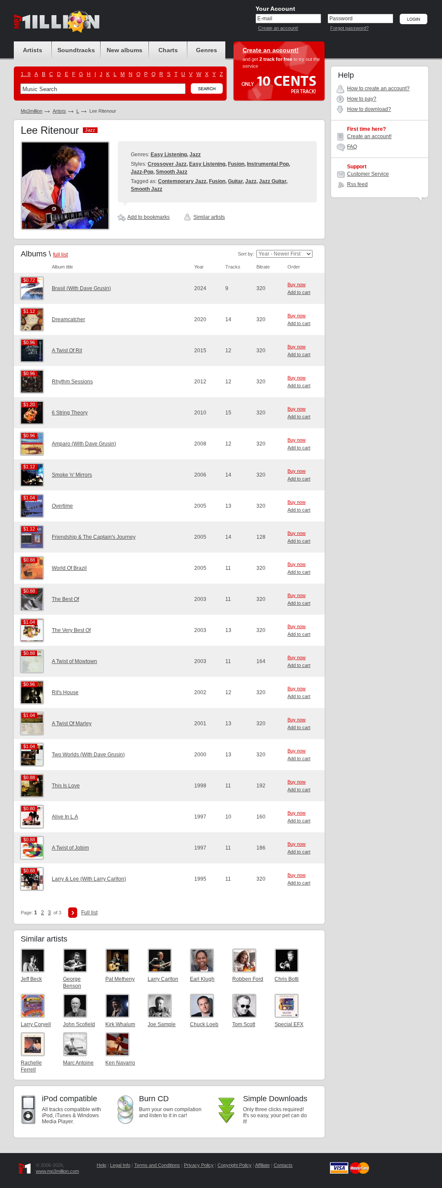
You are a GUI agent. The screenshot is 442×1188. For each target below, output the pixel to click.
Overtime (62, 506)
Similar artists (209, 217)
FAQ (352, 147)
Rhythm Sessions (72, 382)
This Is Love (66, 786)
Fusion (236, 164)
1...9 (26, 74)
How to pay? (361, 99)
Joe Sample (162, 1024)
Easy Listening (169, 155)
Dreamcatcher (68, 319)
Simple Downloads (275, 1098)
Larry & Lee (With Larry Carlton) (89, 879)
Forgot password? (349, 28)
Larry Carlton (163, 979)
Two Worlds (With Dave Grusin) (88, 755)
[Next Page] (72, 912)
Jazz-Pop (142, 172)
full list (60, 255)
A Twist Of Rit (67, 351)
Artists (59, 111)
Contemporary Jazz (182, 181)
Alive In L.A (65, 817)
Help (101, 1165)
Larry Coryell (36, 1024)
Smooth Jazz (171, 172)
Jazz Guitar (272, 181)
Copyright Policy (235, 1165)
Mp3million (31, 111)
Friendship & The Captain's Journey (94, 537)
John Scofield (79, 1024)
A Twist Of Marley (72, 723)
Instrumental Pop (268, 164)
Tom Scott (243, 1024)
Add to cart (298, 292)
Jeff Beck (31, 979)
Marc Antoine (78, 1063)
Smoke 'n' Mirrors (72, 475)
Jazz (195, 155)
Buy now (296, 284)
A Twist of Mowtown (74, 661)
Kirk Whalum (120, 1024)
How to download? (369, 109)
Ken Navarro (120, 1063)
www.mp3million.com (57, 1171)
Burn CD (154, 1098)
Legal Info (120, 1165)
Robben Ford (247, 979)
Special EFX (289, 1024)
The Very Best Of (71, 630)
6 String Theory (70, 413)
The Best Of (65, 599)
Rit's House (65, 692)
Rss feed (357, 184)
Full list (89, 913)
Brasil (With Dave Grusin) (81, 288)
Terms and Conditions (157, 1165)
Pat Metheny (120, 979)
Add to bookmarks (148, 217)
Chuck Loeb (204, 1024)
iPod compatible (69, 1098)
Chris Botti (287, 979)
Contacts (283, 1165)
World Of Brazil (69, 568)
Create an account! (278, 28)
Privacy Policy (199, 1165)
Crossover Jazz (167, 164)
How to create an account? (378, 88)
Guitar (235, 181)
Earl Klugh (202, 979)
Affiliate (262, 1165)
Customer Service (368, 174)
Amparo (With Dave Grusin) (84, 444)
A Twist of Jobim (70, 848)
